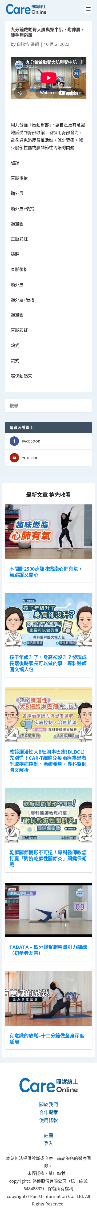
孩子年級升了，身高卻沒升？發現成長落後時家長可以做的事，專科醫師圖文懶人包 (48, 663)
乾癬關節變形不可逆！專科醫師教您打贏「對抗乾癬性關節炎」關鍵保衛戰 (48, 858)
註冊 (48, 1135)
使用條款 (48, 1120)
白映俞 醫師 (28, 44)
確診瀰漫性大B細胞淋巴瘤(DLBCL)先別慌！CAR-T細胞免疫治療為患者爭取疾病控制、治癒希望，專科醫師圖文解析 (48, 761)
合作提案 (48, 1112)
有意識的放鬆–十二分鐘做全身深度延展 (46, 1039)
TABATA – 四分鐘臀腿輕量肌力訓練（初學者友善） (48, 950)
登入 (48, 1143)
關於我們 (48, 1104)
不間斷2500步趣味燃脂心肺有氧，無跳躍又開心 (46, 572)
